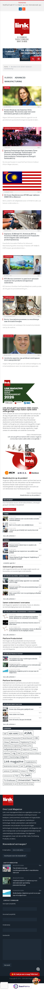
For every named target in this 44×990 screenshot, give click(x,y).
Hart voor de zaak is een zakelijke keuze (21, 525)
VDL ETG (21, 784)
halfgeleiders (26, 749)
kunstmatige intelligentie (19, 757)
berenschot (17, 738)
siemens (15, 771)
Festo (25, 746)
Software (23, 771)
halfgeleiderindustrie (12, 749)
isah (24, 753)
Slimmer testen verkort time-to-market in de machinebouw (22, 545)
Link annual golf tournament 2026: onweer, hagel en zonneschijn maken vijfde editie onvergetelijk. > (24, 438)
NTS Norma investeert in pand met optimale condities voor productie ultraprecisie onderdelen (21, 281)
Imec (34, 749)
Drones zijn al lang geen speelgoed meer (21, 709)
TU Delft (26, 775)
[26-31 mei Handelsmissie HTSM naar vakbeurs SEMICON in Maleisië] (22, 182)
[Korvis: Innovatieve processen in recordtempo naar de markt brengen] (22, 306)
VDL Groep (29, 784)
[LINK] (22, 28)
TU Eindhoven (9, 780)
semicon (7, 771)
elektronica (7, 746)
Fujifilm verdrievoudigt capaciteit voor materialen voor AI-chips (24, 581)
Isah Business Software (33, 753)
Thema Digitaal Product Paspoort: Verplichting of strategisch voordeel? (24, 558)
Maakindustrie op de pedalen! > (30, 495)
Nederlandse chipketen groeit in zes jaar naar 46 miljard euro (23, 671)
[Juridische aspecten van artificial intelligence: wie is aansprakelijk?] (22, 345)
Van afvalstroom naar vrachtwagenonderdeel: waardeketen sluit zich (23, 659)
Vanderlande (8, 784)
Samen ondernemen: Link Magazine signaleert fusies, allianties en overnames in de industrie (23, 617)
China (6, 742)
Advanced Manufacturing (13, 128)
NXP (22, 766)
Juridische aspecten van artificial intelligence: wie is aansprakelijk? (22, 359)
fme (30, 746)
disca (33, 742)
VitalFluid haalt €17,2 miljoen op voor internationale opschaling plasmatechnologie (25, 665)
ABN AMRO (13, 733)
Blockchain (8, 336)
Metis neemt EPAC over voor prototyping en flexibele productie (25, 593)
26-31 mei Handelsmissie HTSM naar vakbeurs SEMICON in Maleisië (22, 196)
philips (29, 766)
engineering (17, 746)
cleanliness (8, 257)
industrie (7, 753)
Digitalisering (25, 742)
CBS (36, 738)
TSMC (17, 776)
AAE (5, 734)
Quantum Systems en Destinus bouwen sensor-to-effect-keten (24, 623)
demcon (15, 742)
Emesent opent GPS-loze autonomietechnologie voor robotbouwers (25, 587)
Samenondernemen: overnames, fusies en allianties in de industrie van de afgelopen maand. (25, 629)
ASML (28, 733)
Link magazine (13, 761)
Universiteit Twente (29, 780)
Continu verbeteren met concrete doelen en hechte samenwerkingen (24, 519)
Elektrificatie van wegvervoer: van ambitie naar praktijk (23, 551)
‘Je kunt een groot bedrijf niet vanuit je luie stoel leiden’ (23, 530)
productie (37, 766)
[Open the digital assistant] (35, 981)
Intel (19, 753)
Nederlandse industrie (11, 766)
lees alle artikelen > (9, 536)
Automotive (7, 738)
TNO (31, 770)
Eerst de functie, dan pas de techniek (20, 719)
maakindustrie (31, 762)
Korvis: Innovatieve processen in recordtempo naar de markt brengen (21, 320)
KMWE (6, 757)
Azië (5, 173)
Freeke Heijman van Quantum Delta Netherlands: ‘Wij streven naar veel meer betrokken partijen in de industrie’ (19, 112)
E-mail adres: (7, 850)
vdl (15, 784)
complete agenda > (9, 563)
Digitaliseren (8, 211)
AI (21, 734)
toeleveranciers (8, 776)
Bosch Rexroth (27, 738)
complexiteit (8, 297)
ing (13, 753)
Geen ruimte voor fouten (16, 714)
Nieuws (6, 88)
